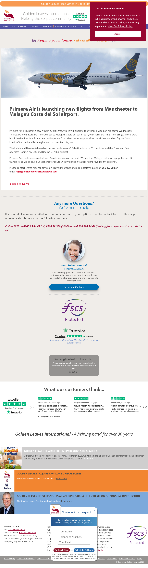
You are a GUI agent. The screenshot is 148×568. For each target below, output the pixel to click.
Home (5, 26)
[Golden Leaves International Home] (9, 16)
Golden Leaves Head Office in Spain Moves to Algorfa (60, 451)
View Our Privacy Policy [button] (120, 26)
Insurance (34, 26)
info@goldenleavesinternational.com (36, 171)
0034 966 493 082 (16, 529)
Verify (139, 558)
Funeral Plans (19, 26)
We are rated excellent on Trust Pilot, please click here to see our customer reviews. (74, 341)
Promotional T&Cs (127, 558)
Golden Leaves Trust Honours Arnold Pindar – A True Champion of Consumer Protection (78, 496)
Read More (88, 458)
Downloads (112, 558)
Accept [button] (117, 34)
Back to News (20, 183)
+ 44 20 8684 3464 (27, 532)
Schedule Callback (84, 550)
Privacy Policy (9, 558)
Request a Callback (74, 287)
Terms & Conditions (26, 558)
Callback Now (62, 550)
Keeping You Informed (65, 26)
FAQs (82, 26)
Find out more (74, 372)
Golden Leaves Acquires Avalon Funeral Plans (49, 473)
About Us (47, 26)
